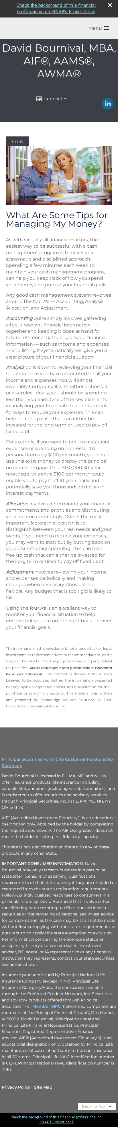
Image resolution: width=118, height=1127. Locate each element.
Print (17, 141)
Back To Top (94, 1106)
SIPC (56, 1006)
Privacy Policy (16, 1087)
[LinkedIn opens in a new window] (107, 107)
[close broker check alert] (110, 5)
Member (41, 1006)
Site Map (43, 1087)
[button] (98, 28)
